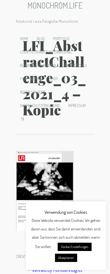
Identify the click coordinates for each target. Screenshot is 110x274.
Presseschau (75, 65)
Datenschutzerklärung (40, 105)
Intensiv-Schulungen (38, 65)
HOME (24, 38)
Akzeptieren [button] (66, 258)
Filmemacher (30, 79)
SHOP (53, 79)
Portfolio (61, 38)
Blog (41, 38)
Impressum (77, 105)
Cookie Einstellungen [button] (74, 247)
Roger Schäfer (32, 92)
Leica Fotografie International (46, 52)
